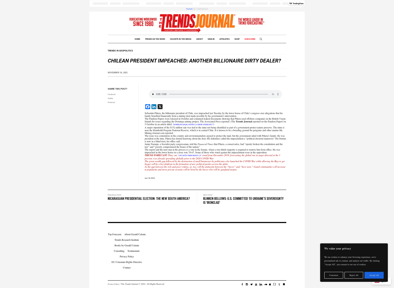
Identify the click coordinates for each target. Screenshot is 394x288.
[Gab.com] (284, 284)
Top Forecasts (114, 234)
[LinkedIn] (261, 284)
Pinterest (111, 102)
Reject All (354, 275)
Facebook (112, 94)
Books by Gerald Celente (127, 245)
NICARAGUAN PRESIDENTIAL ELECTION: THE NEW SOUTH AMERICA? (149, 198)
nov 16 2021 (150, 178)
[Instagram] (247, 284)
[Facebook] (242, 284)
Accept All (374, 275)
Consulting (119, 250)
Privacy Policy (127, 256)
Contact (127, 267)
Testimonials (133, 250)
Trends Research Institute (127, 239)
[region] (354, 262)
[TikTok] (274, 284)
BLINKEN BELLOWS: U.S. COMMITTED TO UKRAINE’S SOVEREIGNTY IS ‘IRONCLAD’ (243, 200)
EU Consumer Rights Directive (127, 262)
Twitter (110, 98)
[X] (251, 284)
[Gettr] (279, 284)
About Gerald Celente (135, 234)
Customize (333, 275)
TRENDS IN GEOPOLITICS (120, 51)
